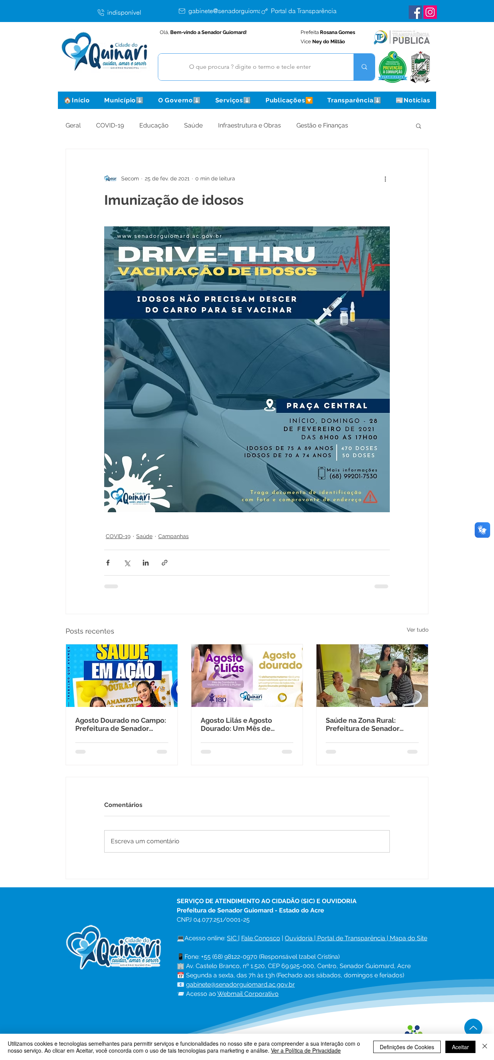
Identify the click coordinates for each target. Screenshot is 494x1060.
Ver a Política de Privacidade (306, 1050)
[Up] (473, 1028)
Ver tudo (417, 630)
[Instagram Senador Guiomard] (430, 12)
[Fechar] (484, 1047)
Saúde (193, 125)
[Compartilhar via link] (164, 562)
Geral (73, 125)
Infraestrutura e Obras (249, 125)
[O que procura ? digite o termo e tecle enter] (364, 67)
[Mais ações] (385, 178)
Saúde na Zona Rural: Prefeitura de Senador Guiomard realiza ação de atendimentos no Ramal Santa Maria (368, 724)
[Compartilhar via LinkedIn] (145, 562)
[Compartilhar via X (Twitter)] (126, 562)
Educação (154, 125)
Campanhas (173, 536)
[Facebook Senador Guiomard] (415, 12)
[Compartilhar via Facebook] (108, 562)
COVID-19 (110, 125)
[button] (123, 100)
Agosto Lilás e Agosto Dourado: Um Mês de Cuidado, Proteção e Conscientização (236, 724)
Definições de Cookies (407, 1047)
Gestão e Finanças (322, 125)
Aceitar (460, 1047)
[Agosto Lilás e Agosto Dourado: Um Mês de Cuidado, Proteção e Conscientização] (247, 675)
